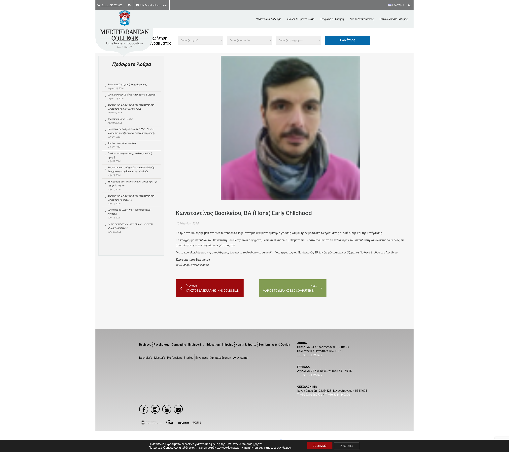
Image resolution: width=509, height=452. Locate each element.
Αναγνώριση (241, 357)
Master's (159, 357)
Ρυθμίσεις (346, 445)
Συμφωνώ (319, 445)
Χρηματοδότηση (220, 357)
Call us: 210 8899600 (111, 5)
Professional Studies (180, 357)
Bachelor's (145, 357)
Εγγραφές (201, 357)
